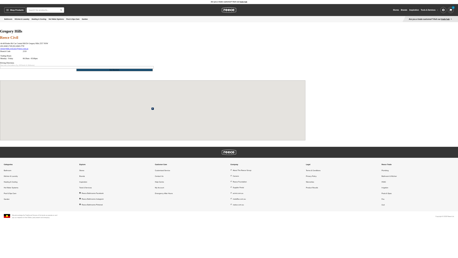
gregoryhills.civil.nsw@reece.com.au (14, 49)
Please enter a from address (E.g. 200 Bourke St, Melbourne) (17, 65)
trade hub (243, 2)
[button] (152, 108)
